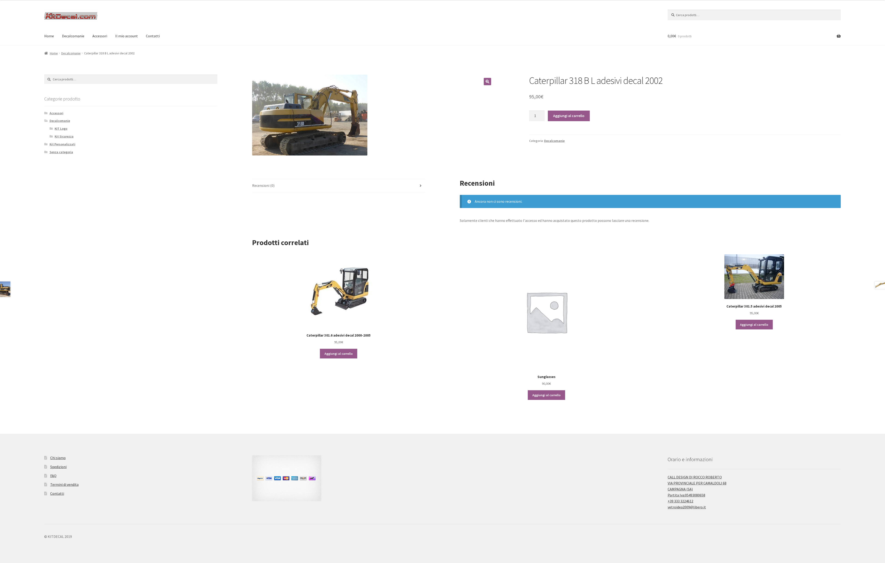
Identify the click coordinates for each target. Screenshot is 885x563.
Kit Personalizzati (62, 144)
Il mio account (126, 36)
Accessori (99, 36)
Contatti (153, 36)
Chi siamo (58, 457)
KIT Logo (61, 128)
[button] (487, 81)
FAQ (53, 475)
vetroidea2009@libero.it (687, 507)
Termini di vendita (64, 484)
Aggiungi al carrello (568, 115)
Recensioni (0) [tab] (263, 185)
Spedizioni (58, 466)
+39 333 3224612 (680, 501)
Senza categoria (61, 152)
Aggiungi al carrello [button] (338, 354)
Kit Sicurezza (64, 136)
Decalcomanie (73, 36)
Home (49, 36)
